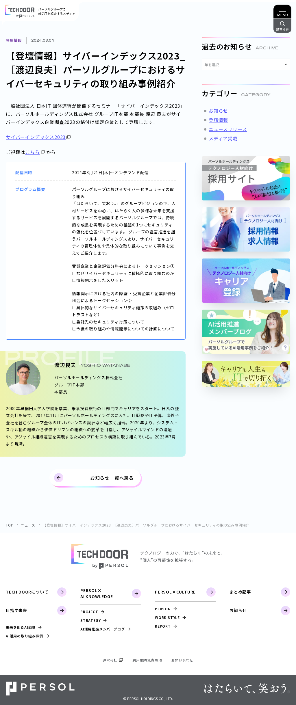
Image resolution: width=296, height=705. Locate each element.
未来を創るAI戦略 (21, 627)
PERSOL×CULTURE (175, 592)
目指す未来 (16, 610)
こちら (32, 151)
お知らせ (218, 110)
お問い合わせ (182, 660)
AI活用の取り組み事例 (24, 635)
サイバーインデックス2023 (36, 136)
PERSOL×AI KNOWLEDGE (96, 593)
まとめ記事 (240, 592)
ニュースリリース (228, 129)
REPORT (163, 626)
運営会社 (110, 660)
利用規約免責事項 (147, 660)
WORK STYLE (167, 617)
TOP (9, 524)
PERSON (163, 608)
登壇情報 (14, 40)
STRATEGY (90, 620)
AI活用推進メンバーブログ (102, 628)
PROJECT (89, 611)
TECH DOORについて (27, 592)
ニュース (28, 524)
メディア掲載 (223, 138)
